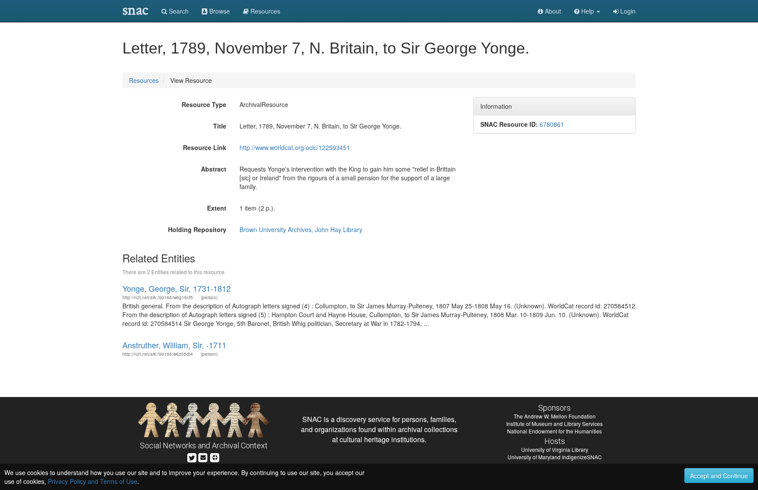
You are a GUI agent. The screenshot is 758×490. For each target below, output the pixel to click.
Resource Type (204, 104)
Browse (218, 11)
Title (219, 126)
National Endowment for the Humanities (554, 431)
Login (627, 11)
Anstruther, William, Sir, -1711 (174, 345)
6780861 (552, 124)
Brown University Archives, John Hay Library (301, 229)
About (552, 11)
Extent (216, 208)
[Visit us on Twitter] (192, 456)
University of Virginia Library (554, 449)
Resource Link (204, 147)
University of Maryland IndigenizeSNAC (555, 457)
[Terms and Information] (215, 456)
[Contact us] (203, 456)
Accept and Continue (719, 475)
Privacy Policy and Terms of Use (92, 481)
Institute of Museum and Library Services (554, 423)
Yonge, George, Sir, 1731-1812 (176, 288)
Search (178, 11)
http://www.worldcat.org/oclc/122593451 (295, 147)
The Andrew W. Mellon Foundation (555, 416)
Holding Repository (197, 229)
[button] (587, 11)
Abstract (213, 169)
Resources (144, 80)
